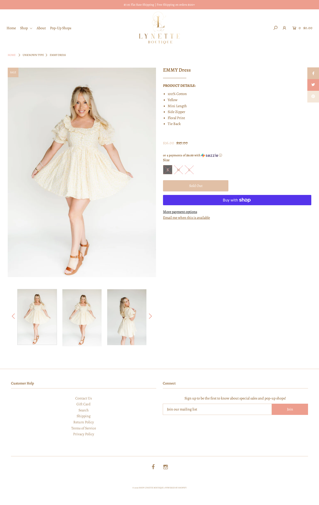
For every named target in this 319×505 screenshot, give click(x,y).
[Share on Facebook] (313, 73)
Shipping (84, 416)
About (41, 28)
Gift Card (83, 404)
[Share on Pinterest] (313, 96)
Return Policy (83, 422)
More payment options (180, 211)
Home (11, 28)
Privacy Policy (83, 434)
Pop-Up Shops (60, 28)
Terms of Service (83, 428)
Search (83, 410)
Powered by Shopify (176, 487)
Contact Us (83, 398)
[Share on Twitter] (313, 85)
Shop (24, 28)
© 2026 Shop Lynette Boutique (147, 487)
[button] (237, 155)
